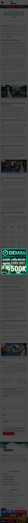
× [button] (24, 251)
